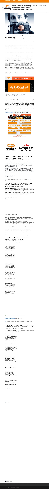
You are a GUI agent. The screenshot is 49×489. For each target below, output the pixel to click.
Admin (7, 38)
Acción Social (40, 5)
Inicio (22, 5)
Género (31, 5)
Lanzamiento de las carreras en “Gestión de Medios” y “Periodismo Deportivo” (17, 238)
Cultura (34, 5)
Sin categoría (21, 38)
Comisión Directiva (29, 9)
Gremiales (26, 5)
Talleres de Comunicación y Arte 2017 (15, 94)
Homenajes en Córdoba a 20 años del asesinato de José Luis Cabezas (19, 36)
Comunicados (17, 159)
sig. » (10, 480)
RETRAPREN (42, 1)
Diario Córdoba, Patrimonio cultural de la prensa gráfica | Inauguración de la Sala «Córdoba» (18, 183)
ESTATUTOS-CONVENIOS (36, 1)
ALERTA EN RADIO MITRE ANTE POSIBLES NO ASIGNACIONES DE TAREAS (18, 157)
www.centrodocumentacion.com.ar (19, 111)
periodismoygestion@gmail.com (10, 318)
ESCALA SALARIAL (21, 1)
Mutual (44, 5)
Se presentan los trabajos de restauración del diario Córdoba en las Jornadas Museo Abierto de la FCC (19, 326)
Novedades (23, 9)
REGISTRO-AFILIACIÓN (15, 1)
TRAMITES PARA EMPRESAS (28, 1)
